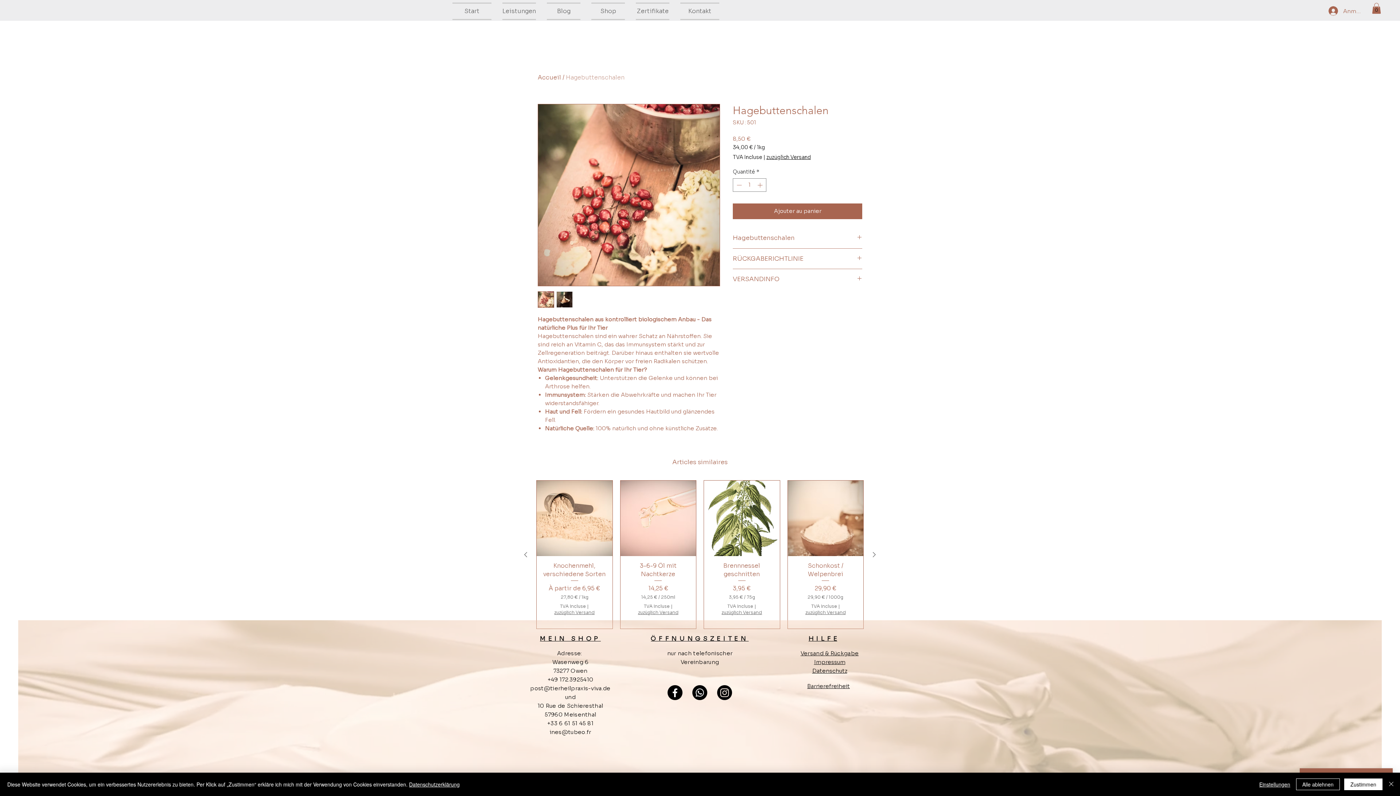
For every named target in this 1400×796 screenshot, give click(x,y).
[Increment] (760, 185)
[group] (700, 555)
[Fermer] (1391, 784)
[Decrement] (738, 185)
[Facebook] (675, 692)
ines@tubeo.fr (570, 732)
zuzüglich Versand (788, 157)
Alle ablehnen (1318, 784)
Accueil (549, 77)
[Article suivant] (874, 554)
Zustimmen (1363, 784)
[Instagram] (724, 692)
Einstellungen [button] (1274, 784)
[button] (1376, 8)
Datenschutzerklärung (434, 784)
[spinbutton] (749, 185)
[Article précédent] (525, 554)
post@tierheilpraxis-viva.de (570, 688)
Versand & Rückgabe (830, 653)
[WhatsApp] (699, 692)
